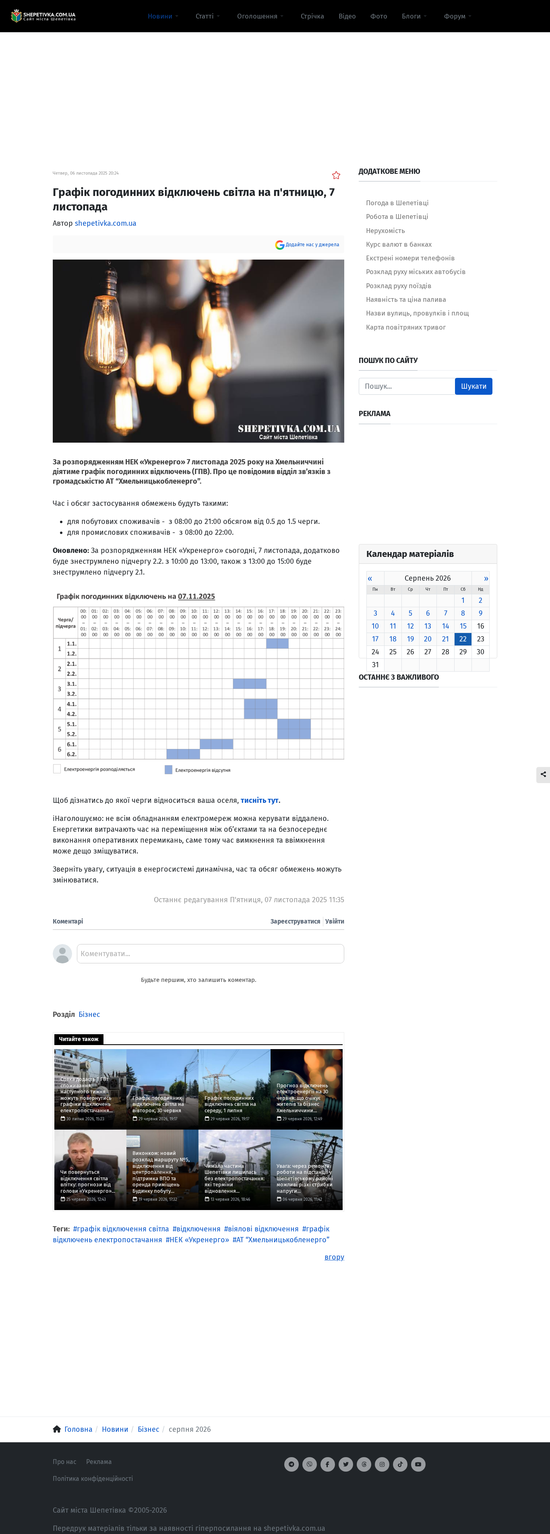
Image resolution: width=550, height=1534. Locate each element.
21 (445, 639)
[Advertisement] (275, 89)
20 (428, 639)
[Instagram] (382, 1464)
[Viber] (309, 1464)
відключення (198, 1229)
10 (375, 626)
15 (463, 626)
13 (427, 626)
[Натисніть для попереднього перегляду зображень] (198, 350)
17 (375, 639)
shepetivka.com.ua (105, 223)
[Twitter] (346, 1464)
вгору (334, 1257)
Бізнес (89, 1014)
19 (410, 639)
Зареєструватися (295, 921)
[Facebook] (327, 1464)
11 (393, 626)
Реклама (99, 1462)
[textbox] (210, 957)
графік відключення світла (123, 1229)
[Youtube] (418, 1464)
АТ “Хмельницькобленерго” (282, 1239)
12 (410, 626)
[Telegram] (291, 1464)
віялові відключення (263, 1229)
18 (393, 639)
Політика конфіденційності (93, 1478)
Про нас (65, 1462)
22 (463, 639)
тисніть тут (260, 800)
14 (445, 626)
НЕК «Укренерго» (199, 1239)
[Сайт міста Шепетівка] (43, 16)
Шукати (474, 386)
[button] (164, 16)
